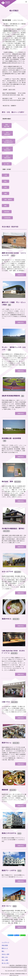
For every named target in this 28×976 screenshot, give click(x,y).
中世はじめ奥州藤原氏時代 (8, 141)
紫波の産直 (5, 945)
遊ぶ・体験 (5, 960)
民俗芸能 (6, 212)
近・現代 (6, 164)
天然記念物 (7, 218)
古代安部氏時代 (7, 133)
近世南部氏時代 (7, 157)
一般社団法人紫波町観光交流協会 (5, 3)
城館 (5, 193)
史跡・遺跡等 (8, 199)
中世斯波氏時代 (7, 149)
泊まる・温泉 (5, 954)
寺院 (5, 187)
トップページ (5, 942)
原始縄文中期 (6, 125)
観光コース (5, 948)
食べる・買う (5, 963)
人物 (5, 175)
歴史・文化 (5, 957)
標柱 (5, 205)
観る (3, 951)
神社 (5, 181)
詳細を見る (21, 275)
